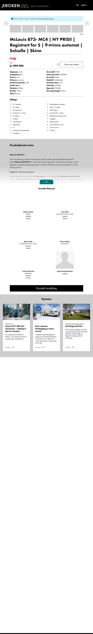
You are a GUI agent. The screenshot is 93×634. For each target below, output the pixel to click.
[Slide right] (87, 23)
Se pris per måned (71, 64)
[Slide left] (6, 23)
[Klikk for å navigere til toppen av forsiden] (14, 6)
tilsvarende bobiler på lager (46, 19)
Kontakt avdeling (46, 288)
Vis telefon (28, 216)
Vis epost (28, 218)
